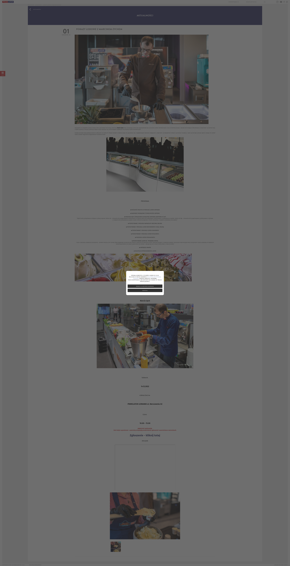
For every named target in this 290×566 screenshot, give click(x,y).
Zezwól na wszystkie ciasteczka (145, 286)
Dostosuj (145, 290)
